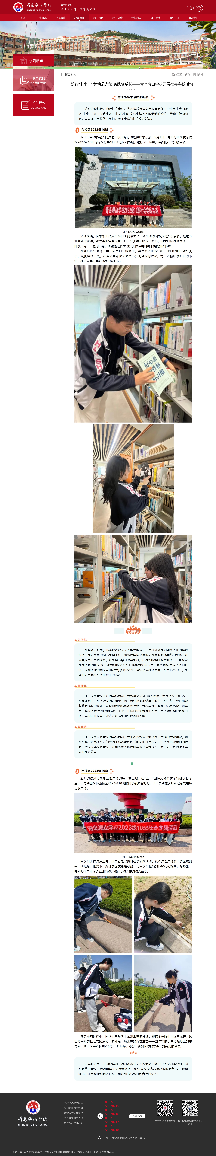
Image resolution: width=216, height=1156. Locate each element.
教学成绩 (117, 17)
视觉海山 (61, 17)
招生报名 (69, 1123)
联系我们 (78, 1123)
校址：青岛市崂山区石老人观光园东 (125, 1138)
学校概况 (42, 17)
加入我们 (193, 17)
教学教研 (98, 17)
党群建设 (78, 1112)
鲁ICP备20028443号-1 (104, 1152)
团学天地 (155, 17)
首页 (22, 17)
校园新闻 (79, 17)
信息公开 (174, 17)
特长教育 (136, 17)
